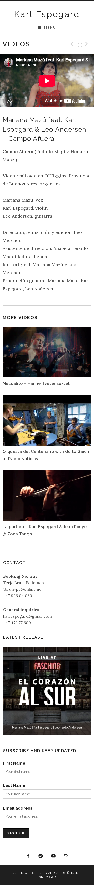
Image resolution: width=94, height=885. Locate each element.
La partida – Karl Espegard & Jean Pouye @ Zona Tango (45, 530)
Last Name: (14, 785)
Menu (50, 27)
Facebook (28, 856)
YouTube (53, 856)
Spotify (40, 856)
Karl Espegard (47, 14)
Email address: (18, 808)
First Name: (14, 763)
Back (79, 44)
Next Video (87, 44)
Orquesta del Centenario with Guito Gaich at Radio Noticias (46, 455)
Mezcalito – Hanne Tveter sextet (36, 383)
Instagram (66, 856)
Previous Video (71, 44)
